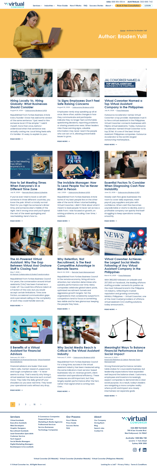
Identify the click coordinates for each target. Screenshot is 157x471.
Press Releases (123, 110)
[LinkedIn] (145, 450)
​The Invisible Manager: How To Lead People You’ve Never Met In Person (77, 186)
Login (148, 5)
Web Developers (17, 425)
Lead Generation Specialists (21, 433)
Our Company (100, 420)
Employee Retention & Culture (116, 360)
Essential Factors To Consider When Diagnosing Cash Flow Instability (125, 186)
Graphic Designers (18, 428)
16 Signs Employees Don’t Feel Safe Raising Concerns (78, 102)
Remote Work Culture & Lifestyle (34, 192)
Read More (16, 139)
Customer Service (17, 436)
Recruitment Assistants (19, 431)
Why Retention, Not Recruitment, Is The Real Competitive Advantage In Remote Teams (76, 264)
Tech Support (15, 439)
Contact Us (98, 431)
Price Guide (62, 5)
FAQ (85, 5)
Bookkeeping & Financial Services (23, 360)
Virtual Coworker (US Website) (46, 458)
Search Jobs (99, 428)
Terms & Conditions (139, 464)
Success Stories (96, 5)
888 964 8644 (118, 1)
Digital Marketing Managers (21, 444)
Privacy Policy (124, 464)
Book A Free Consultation (128, 5)
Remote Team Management (83, 272)
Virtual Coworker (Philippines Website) (107, 458)
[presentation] (31, 83)
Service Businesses (46, 427)
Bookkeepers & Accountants (21, 447)
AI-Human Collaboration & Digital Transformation (29, 274)
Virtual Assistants (17, 420)
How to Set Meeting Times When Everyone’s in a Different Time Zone (28, 186)
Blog (96, 425)
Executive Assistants (18, 423)
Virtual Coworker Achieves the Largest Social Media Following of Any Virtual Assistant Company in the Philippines (123, 265)
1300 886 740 (146, 1)
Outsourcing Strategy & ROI (36, 110)
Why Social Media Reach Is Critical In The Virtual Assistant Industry (78, 350)
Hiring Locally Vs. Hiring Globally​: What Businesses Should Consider (28, 104)
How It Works (75, 5)
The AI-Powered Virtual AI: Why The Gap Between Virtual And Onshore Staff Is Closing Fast (31, 264)
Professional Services (47, 424)
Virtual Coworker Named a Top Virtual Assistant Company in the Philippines (124, 104)
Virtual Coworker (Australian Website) (75, 458)
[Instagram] (135, 450)
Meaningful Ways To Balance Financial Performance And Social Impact (125, 350)
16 (34, 404)
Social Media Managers (20, 441)
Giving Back (99, 423)
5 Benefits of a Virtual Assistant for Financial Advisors (25, 350)
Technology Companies (48, 430)
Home (122, 30)
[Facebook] (140, 450)
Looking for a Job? (108, 464)
